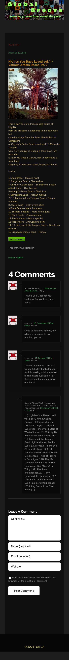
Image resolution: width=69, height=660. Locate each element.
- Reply (40, 291)
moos (26, 323)
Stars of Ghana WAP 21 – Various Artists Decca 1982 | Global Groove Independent (40, 405)
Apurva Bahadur (31, 288)
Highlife (19, 257)
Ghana (11, 257)
